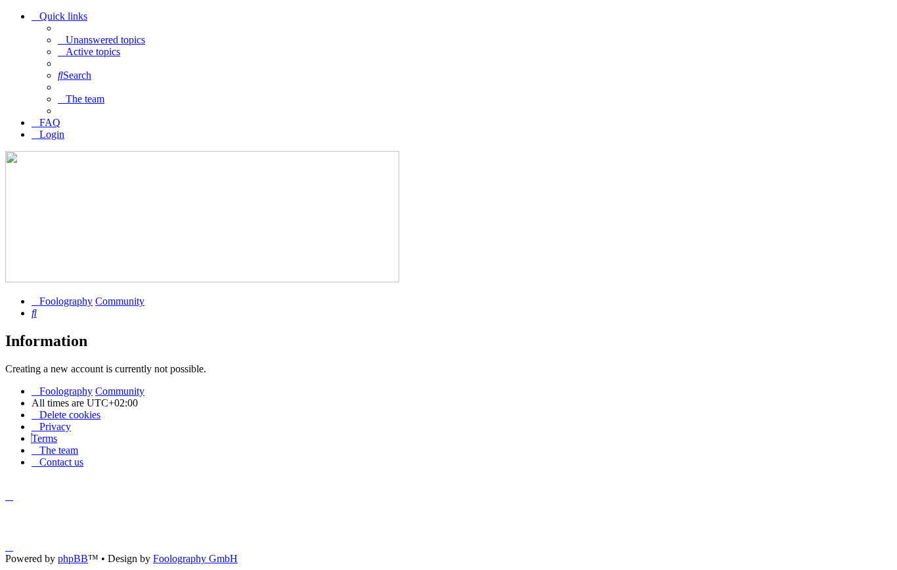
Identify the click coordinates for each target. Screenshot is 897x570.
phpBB (73, 558)
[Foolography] (202, 278)
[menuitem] (101, 39)
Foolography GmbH (195, 558)
